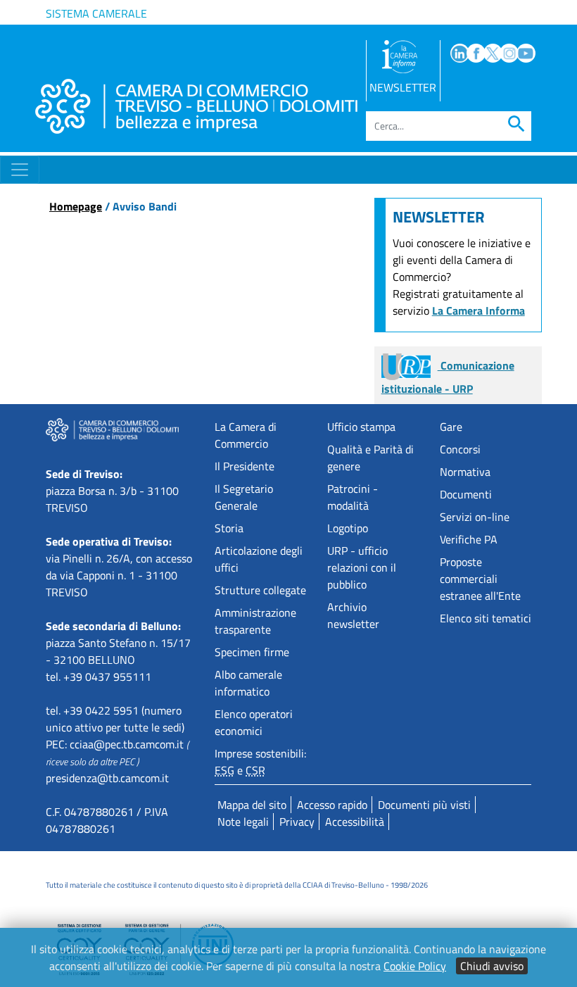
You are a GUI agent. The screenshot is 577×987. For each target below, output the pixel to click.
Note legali (243, 821)
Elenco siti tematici (485, 618)
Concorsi (460, 449)
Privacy (297, 821)
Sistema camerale (96, 13)
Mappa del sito (251, 804)
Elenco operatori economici (254, 722)
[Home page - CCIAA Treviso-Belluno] (196, 106)
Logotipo (347, 528)
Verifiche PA (468, 539)
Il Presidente (244, 466)
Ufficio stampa (361, 426)
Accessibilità (354, 821)
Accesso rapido (332, 804)
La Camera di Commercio (246, 435)
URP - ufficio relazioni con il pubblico (361, 567)
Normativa (465, 471)
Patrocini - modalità (352, 497)
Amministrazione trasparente (255, 621)
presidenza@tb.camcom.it (107, 777)
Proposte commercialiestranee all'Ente (480, 578)
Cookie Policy (414, 965)
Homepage (75, 206)
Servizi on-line (474, 516)
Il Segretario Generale (244, 497)
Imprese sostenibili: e (260, 762)
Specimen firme (252, 651)
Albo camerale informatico (248, 683)
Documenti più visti (424, 804)
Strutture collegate (260, 589)
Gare (451, 426)
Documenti (466, 494)
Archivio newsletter (353, 615)
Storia (229, 528)
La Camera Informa (478, 310)
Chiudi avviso (492, 965)
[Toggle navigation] (19, 170)
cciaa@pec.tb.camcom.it (127, 744)
